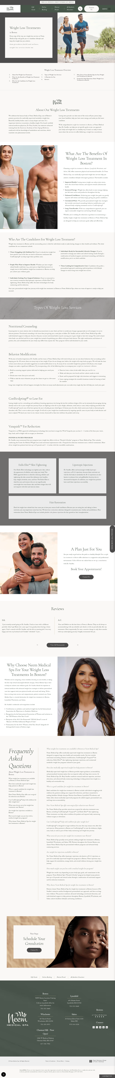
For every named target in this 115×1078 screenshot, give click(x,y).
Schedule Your (34, 939)
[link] (80, 8)
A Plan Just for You (50, 77)
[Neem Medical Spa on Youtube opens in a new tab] (103, 1027)
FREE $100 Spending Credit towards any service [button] (57, 2)
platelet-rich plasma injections (54, 512)
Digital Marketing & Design (99, 1061)
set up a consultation (100, 561)
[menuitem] (94, 1027)
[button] (3, 1074)
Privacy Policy (60, 1061)
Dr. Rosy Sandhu (32, 125)
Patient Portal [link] (57, 8)
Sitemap (67, 1061)
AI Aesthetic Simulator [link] (70, 8)
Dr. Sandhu (32, 686)
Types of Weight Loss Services (53, 74)
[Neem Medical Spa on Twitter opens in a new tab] (100, 1027)
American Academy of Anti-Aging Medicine (34, 128)
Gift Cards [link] (33, 8)
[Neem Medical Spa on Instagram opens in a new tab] (94, 1027)
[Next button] (77, 645)
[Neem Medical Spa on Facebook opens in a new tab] (97, 1027)
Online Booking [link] (44, 8)
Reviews (47, 79)
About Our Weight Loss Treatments (22, 74)
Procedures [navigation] (18, 44)
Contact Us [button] (107, 1076)
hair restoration (53, 510)
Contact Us (91, 9)
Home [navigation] (11, 44)
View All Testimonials (57, 645)
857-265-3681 (79, 1072)
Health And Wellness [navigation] (30, 44)
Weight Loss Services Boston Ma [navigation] (21, 48)
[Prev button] (37, 645)
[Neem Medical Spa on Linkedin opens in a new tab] (107, 1027)
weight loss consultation (94, 132)
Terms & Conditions (50, 1061)
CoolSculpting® (98, 205)
